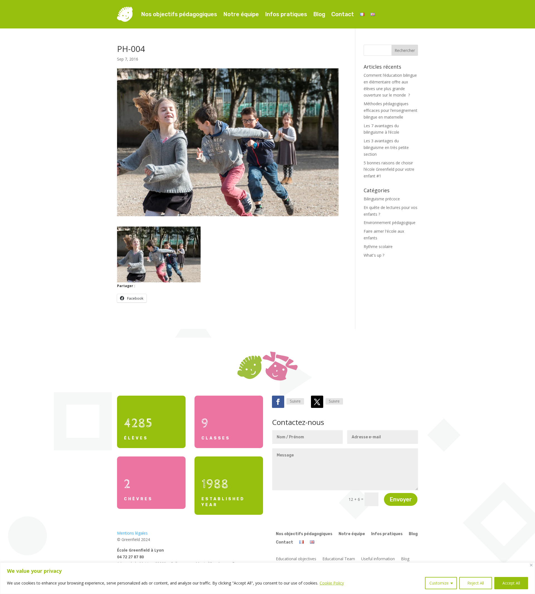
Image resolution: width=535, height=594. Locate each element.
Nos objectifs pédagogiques (179, 14)
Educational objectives (296, 559)
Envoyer (401, 499)
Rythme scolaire (378, 246)
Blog (319, 14)
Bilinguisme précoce (382, 198)
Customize (439, 583)
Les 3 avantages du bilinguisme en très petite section (386, 147)
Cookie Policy (332, 583)
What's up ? (374, 255)
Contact (342, 14)
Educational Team (338, 559)
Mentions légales (132, 533)
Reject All (475, 583)
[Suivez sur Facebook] (278, 402)
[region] (267, 578)
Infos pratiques (286, 14)
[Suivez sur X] (317, 402)
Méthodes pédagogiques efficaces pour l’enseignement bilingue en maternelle (390, 110)
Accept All (511, 583)
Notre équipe (241, 14)
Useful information (378, 559)
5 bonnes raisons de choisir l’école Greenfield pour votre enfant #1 (389, 169)
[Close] (531, 565)
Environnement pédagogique (389, 222)
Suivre (295, 401)
